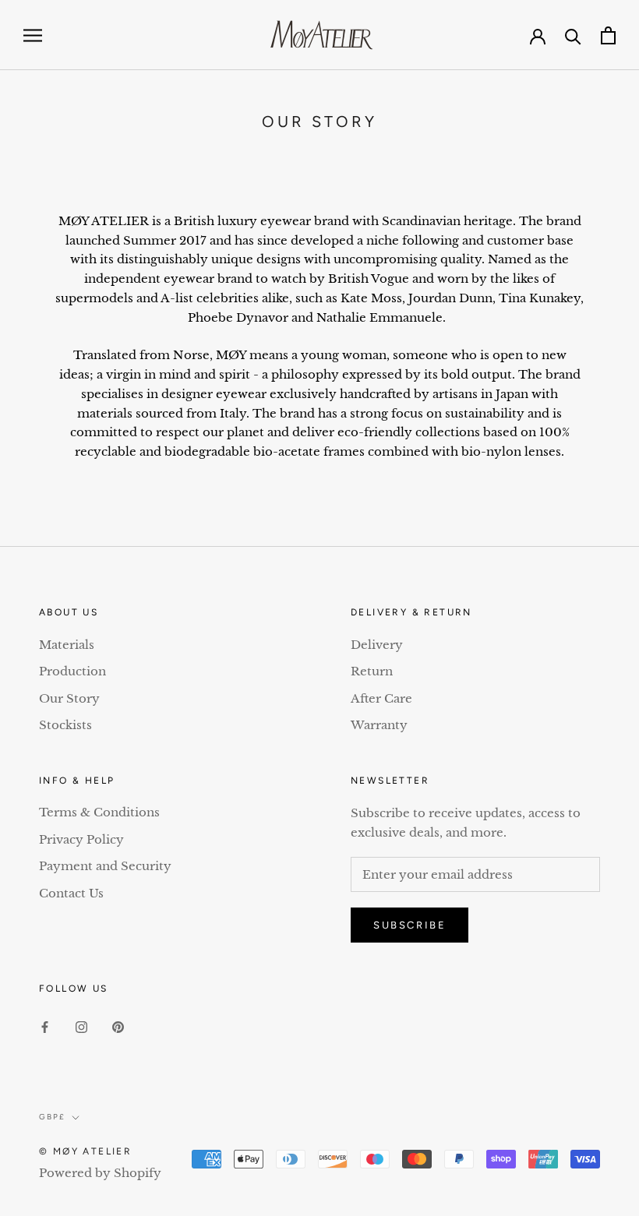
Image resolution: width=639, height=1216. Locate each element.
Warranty (379, 724)
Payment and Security (105, 865)
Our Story (69, 698)
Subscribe (409, 925)
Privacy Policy (81, 839)
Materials (66, 644)
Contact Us (71, 893)
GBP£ (52, 1117)
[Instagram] (81, 1027)
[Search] (573, 35)
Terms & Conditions (99, 812)
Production (72, 671)
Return (372, 671)
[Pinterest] (118, 1027)
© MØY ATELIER (85, 1151)
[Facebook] (45, 1027)
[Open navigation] (32, 35)
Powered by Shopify (100, 1172)
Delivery (377, 644)
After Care (381, 698)
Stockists (65, 724)
